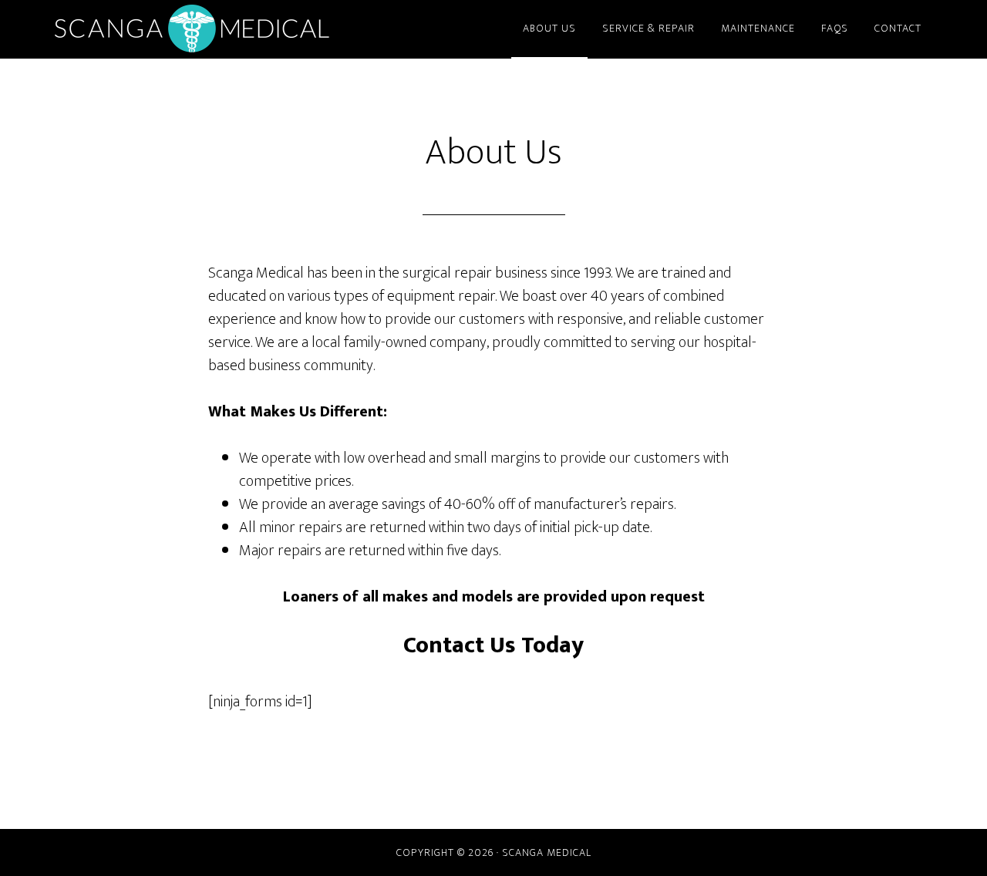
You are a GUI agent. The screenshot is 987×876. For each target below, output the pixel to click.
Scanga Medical (193, 29)
